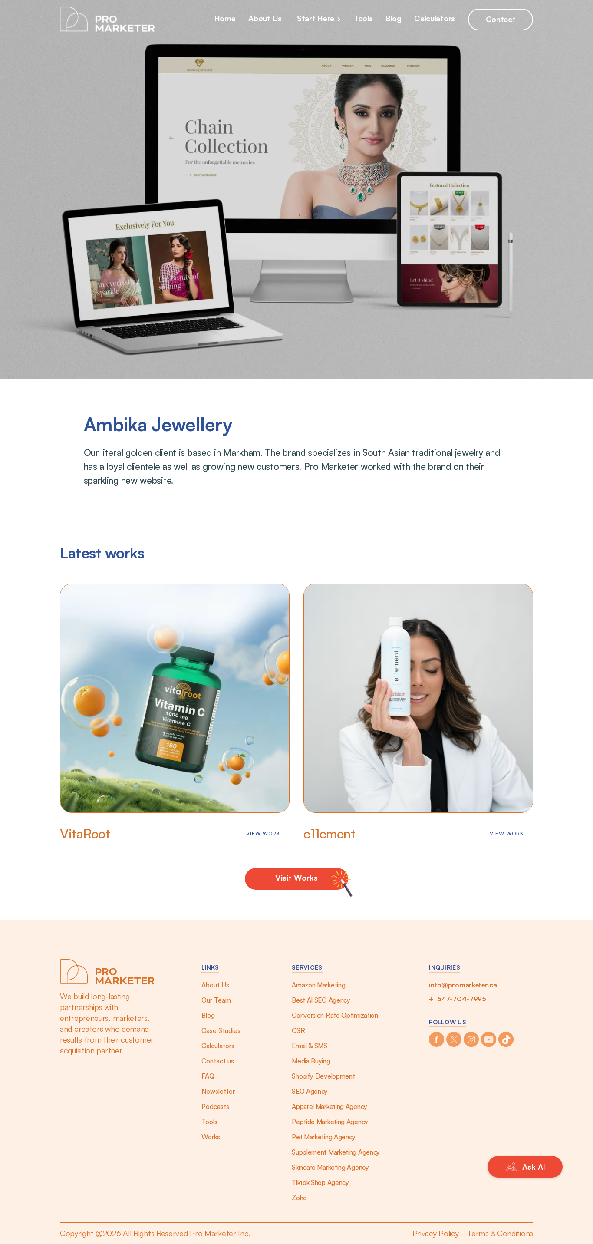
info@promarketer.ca (463, 984)
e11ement (329, 833)
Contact (501, 19)
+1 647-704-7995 (457, 998)
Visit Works (296, 877)
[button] (321, 19)
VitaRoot (85, 833)
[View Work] (175, 698)
